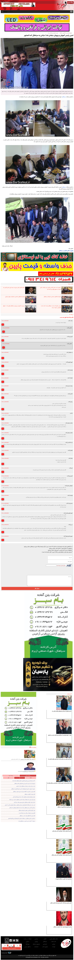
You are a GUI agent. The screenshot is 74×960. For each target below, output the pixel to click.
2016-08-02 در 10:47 (5, 432)
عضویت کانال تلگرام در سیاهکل (66, 251)
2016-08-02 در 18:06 (5, 468)
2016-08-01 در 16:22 (5, 352)
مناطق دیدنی (27, 947)
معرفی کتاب (45, 947)
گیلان (45, 939)
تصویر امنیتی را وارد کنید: (61, 565)
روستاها (27, 944)
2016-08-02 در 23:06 (5, 495)
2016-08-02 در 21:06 (5, 476)
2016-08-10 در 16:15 (5, 524)
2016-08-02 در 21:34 (5, 485)
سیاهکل (45, 942)
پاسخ (3, 324)
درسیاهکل (64, 97)
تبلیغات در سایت (28, 939)
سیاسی (36, 939)
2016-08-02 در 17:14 (5, 343)
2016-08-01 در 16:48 (5, 362)
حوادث (53, 947)
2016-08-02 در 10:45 (5, 423)
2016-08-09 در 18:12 (5, 513)
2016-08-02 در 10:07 (5, 401)
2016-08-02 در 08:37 (5, 394)
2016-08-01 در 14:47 (5, 320)
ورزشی (36, 942)
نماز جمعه (53, 942)
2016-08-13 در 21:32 (5, 536)
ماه (19, 778)
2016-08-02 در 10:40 (5, 413)
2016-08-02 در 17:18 (5, 328)
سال (8, 778)
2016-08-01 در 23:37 (5, 386)
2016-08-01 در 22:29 (5, 378)
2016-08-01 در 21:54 (5, 370)
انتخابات (36, 947)
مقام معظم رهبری (54, 939)
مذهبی (27, 942)
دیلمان (53, 944)
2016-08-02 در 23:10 (5, 503)
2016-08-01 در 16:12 (5, 336)
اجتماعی (45, 944)
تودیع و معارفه (36, 944)
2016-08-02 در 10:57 (5, 442)
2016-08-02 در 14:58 (5, 458)
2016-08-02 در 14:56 (5, 450)
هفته (31, 778)
